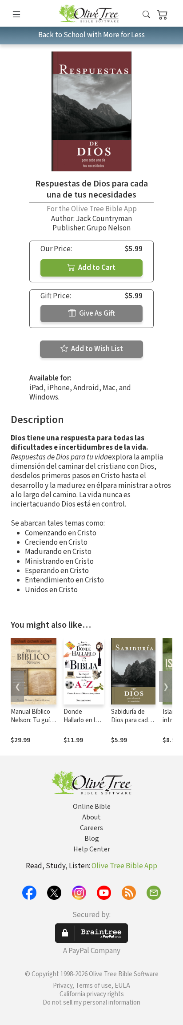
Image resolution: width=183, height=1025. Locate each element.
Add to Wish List (96, 349)
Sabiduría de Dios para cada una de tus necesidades (131, 724)
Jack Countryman (104, 219)
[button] (146, 15)
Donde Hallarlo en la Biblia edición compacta (82, 724)
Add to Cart (96, 267)
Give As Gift (96, 313)
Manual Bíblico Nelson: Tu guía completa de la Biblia (32, 724)
